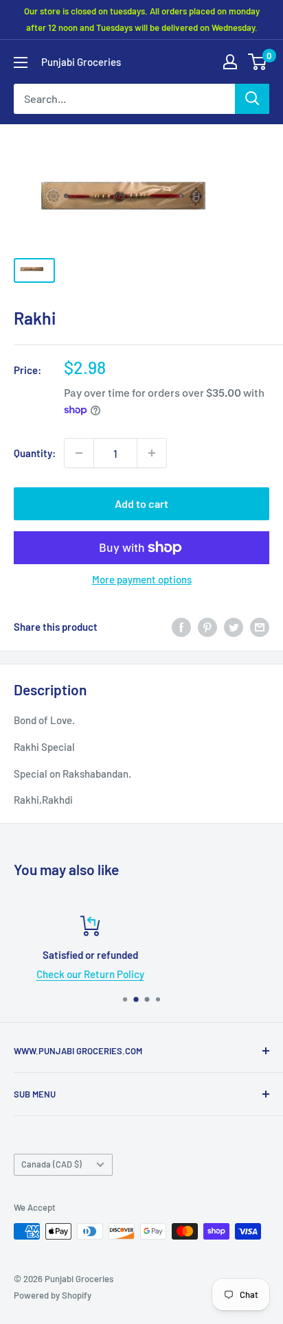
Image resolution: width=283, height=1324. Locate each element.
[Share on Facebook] (181, 626)
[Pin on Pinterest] (207, 626)
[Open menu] (20, 62)
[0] (258, 62)
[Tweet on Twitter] (233, 626)
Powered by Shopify (52, 1295)
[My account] (230, 61)
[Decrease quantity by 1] (79, 453)
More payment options (142, 579)
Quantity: (35, 453)
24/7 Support (199, 974)
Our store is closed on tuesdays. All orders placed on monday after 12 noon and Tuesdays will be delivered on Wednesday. (142, 19)
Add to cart (141, 503)
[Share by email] (259, 626)
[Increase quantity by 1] (151, 453)
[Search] (252, 99)
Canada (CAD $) (51, 1164)
